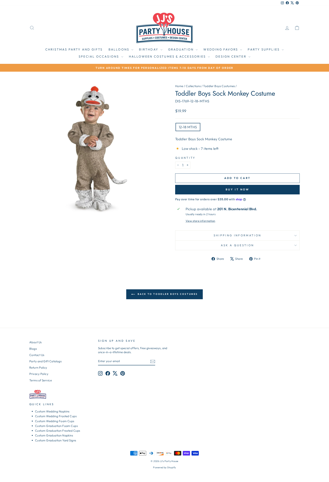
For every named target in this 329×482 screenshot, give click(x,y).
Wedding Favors (221, 49)
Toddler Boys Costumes (219, 86)
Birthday (149, 49)
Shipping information (237, 235)
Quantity (185, 158)
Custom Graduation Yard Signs (55, 440)
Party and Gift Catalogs (45, 361)
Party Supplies (264, 49)
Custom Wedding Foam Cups (54, 421)
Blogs (33, 348)
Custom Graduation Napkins (54, 435)
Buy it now (237, 189)
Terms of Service (40, 380)
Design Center (232, 56)
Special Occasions (99, 56)
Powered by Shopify (164, 467)
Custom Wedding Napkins (52, 411)
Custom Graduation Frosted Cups (57, 430)
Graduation (181, 49)
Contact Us (36, 355)
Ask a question (237, 245)
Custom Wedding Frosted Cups (56, 416)
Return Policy (38, 367)
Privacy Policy (38, 374)
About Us (35, 342)
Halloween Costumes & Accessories (168, 56)
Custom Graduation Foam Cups (56, 426)
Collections (193, 86)
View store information (200, 221)
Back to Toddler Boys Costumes (167, 294)
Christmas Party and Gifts (74, 49)
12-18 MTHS (188, 127)
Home (179, 86)
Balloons (120, 49)
